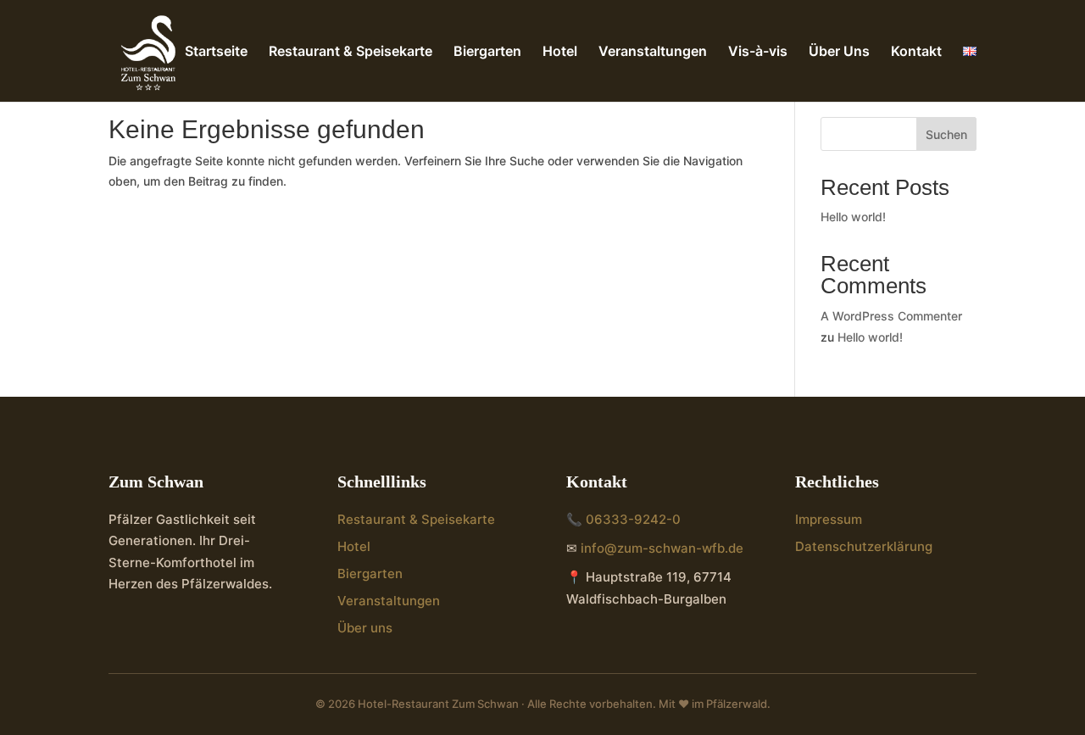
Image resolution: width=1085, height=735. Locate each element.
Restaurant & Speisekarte (350, 52)
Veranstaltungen (652, 52)
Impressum (828, 519)
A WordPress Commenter (891, 316)
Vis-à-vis (757, 52)
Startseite (216, 52)
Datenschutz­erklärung (863, 546)
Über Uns (839, 52)
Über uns (364, 628)
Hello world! (853, 216)
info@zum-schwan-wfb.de (662, 548)
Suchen (946, 134)
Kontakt (916, 52)
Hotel (559, 52)
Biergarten (487, 52)
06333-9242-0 (633, 519)
